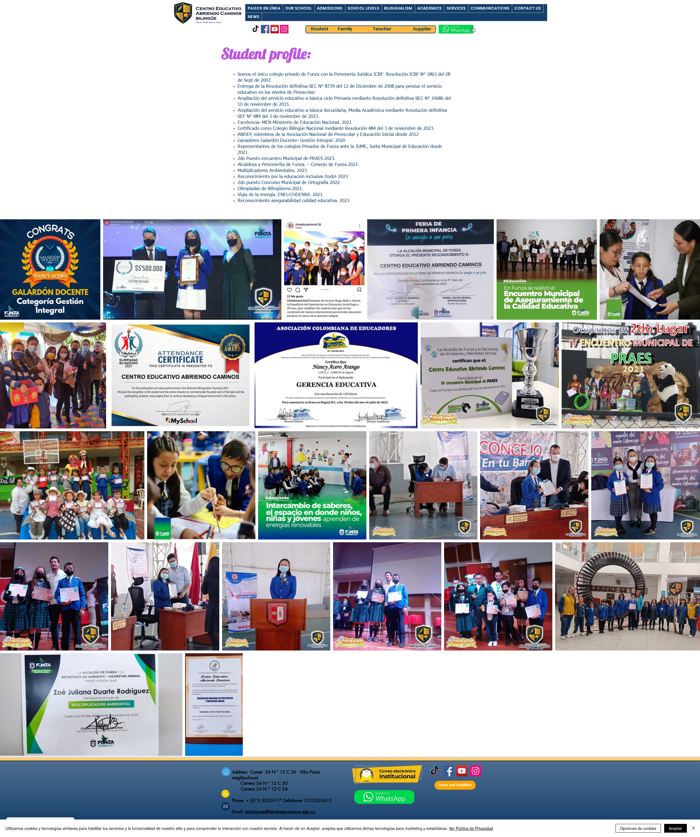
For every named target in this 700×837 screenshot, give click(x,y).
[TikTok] (255, 29)
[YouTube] (274, 29)
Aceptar (675, 828)
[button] (264, 8)
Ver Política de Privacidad (471, 828)
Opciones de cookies (638, 828)
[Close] (693, 828)
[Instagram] (284, 29)
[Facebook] (265, 29)
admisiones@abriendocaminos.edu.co (280, 812)
